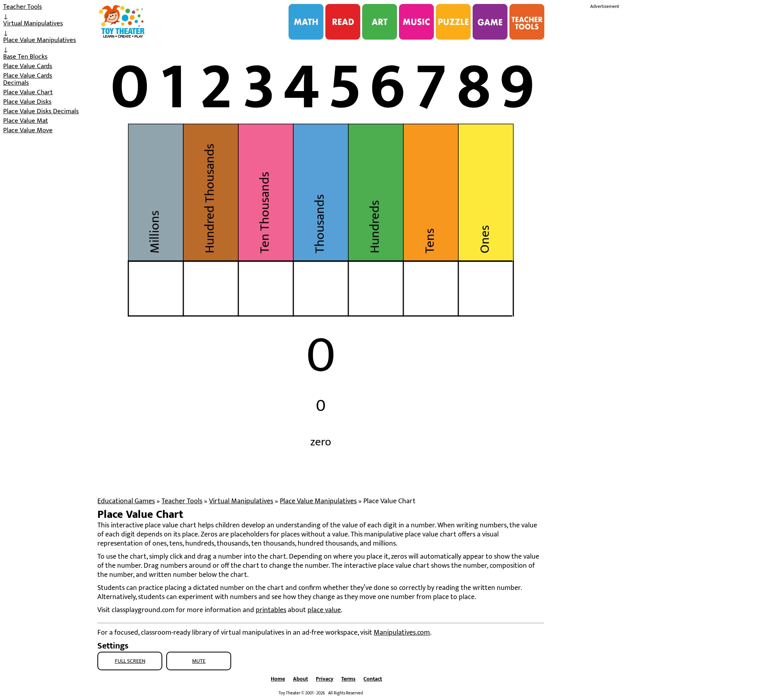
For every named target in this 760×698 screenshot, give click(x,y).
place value (324, 610)
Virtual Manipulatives (33, 23)
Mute (198, 661)
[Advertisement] (649, 130)
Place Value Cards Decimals (27, 79)
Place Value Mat (25, 120)
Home (278, 678)
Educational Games (126, 501)
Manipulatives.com (402, 633)
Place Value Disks (27, 101)
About (300, 678)
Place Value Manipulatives (39, 40)
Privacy (324, 678)
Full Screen (130, 661)
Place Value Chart (28, 92)
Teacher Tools (22, 6)
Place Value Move (28, 130)
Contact (372, 678)
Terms (348, 678)
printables (271, 610)
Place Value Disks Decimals (41, 111)
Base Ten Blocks (25, 56)
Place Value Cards (27, 66)
